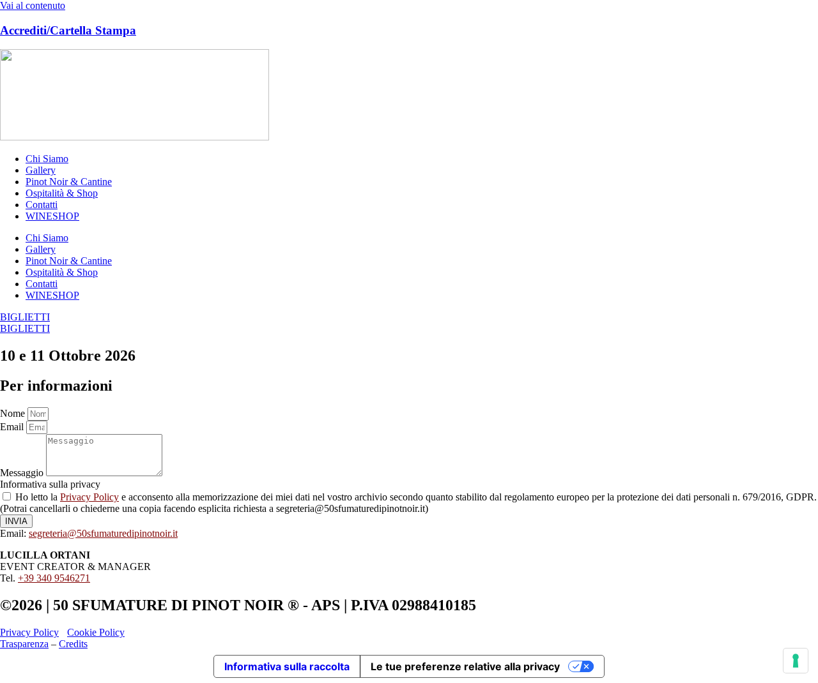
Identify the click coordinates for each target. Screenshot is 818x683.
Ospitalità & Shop (62, 193)
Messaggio (23, 472)
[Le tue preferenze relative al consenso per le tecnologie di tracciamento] (795, 661)
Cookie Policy (96, 632)
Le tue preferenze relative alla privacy (465, 666)
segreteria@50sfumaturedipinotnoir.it (103, 533)
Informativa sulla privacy (50, 484)
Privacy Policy (89, 497)
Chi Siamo (47, 158)
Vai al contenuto (32, 5)
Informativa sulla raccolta (287, 666)
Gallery (41, 170)
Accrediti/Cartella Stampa (68, 30)
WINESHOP (52, 216)
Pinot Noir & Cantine (69, 181)
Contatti (42, 204)
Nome (13, 413)
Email (13, 426)
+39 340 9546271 (54, 578)
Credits (73, 643)
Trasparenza (24, 643)
